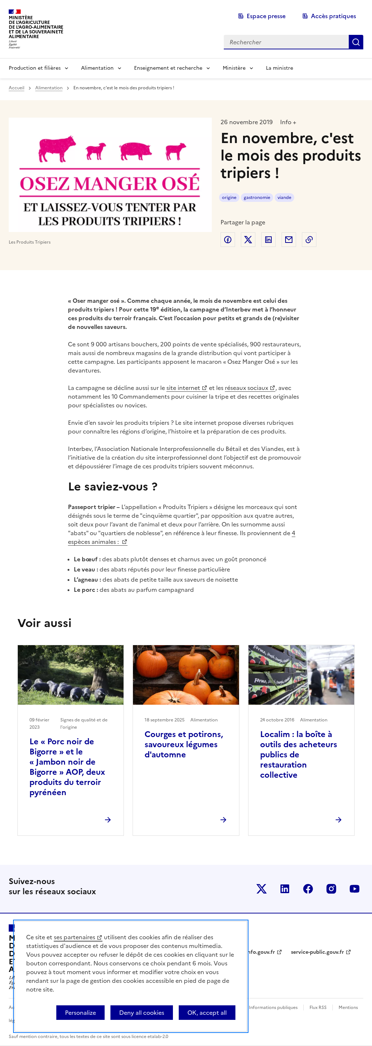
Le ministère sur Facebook (308, 889)
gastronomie (257, 197)
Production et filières (35, 68)
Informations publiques (273, 1007)
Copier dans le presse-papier (309, 239)
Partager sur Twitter (248, 239)
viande (284, 197)
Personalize (80, 1012)
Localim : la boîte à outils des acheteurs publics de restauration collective (298, 754)
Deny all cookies (141, 1012)
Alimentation (97, 68)
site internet (183, 387)
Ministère (234, 68)
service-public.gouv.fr (317, 952)
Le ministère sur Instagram (331, 889)
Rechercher (356, 42)
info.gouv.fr (260, 952)
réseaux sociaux (246, 387)
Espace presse (266, 16)
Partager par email (289, 239)
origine (229, 197)
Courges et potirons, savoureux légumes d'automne (184, 744)
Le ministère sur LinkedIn (285, 889)
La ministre (279, 68)
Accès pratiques (333, 16)
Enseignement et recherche (168, 68)
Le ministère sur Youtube (354, 889)
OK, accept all (207, 1012)
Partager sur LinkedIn (268, 239)
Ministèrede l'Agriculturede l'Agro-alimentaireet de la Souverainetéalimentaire (36, 27)
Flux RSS (318, 1007)
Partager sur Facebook (228, 239)
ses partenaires (74, 937)
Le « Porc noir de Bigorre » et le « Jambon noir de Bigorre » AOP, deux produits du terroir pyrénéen (67, 767)
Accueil (16, 88)
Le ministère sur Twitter (261, 889)
